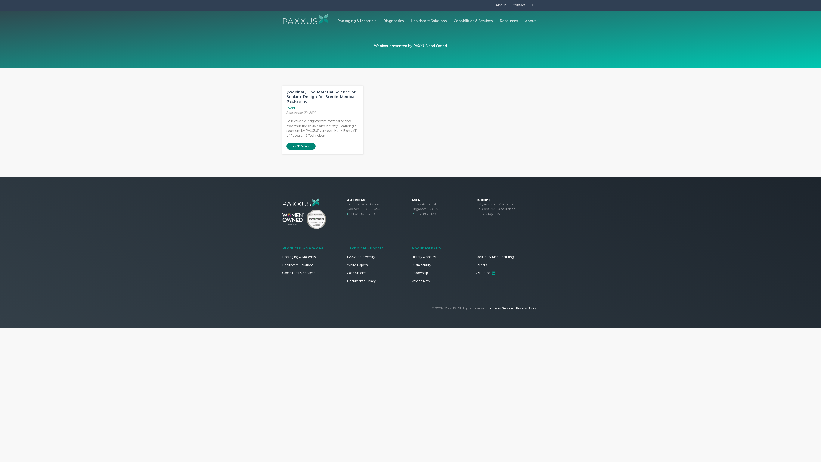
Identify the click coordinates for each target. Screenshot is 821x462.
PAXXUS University (361, 257)
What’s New (421, 281)
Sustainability (421, 265)
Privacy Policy (526, 308)
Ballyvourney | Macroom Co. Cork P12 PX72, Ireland (495, 206)
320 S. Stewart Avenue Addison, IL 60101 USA (364, 206)
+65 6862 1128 (424, 214)
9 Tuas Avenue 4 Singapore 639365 (425, 206)
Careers (481, 265)
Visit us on (483, 273)
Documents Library (361, 281)
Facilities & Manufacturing (494, 257)
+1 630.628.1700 (361, 214)
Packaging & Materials (299, 257)
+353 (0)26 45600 (491, 214)
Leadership (420, 273)
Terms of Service (500, 308)
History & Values (424, 257)
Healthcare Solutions (297, 265)
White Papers (357, 265)
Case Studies (356, 273)
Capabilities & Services (298, 273)
